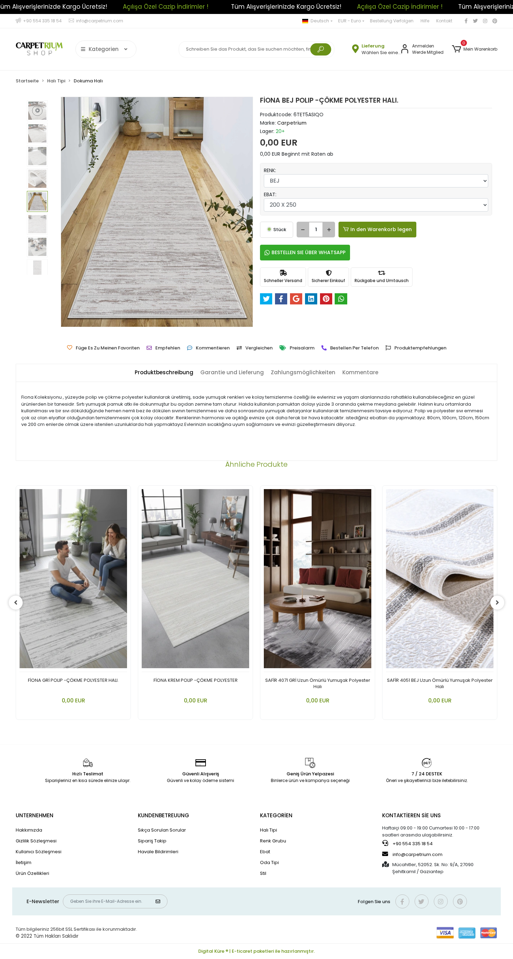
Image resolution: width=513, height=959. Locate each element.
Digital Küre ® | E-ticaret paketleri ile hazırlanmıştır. (256, 951)
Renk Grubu (273, 841)
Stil (263, 873)
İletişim (23, 862)
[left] (15, 602)
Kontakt (444, 21)
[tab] (164, 372)
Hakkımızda (29, 830)
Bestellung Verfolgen (392, 21)
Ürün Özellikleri (32, 873)
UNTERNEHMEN (34, 815)
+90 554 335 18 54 (412, 843)
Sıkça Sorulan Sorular (162, 830)
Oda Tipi (269, 862)
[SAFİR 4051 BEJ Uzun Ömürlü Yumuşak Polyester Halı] (439, 580)
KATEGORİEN (276, 815)
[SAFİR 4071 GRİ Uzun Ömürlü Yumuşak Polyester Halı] (317, 580)
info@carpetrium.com (418, 854)
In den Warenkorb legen (381, 229)
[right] (497, 602)
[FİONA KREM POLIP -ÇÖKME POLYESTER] (195, 580)
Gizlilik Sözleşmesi (36, 841)
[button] (474, 49)
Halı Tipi (268, 830)
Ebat (265, 851)
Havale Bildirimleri (158, 851)
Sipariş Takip (152, 841)
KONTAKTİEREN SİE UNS (411, 815)
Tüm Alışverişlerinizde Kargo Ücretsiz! (171, 6)
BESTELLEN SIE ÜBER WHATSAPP (308, 252)
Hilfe (425, 21)
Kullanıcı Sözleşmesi (38, 851)
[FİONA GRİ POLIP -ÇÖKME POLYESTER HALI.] (73, 580)
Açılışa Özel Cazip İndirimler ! (50, 6)
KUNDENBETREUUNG (163, 815)
